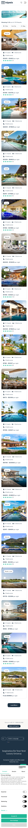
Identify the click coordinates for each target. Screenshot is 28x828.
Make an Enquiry (14, 726)
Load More (14, 705)
